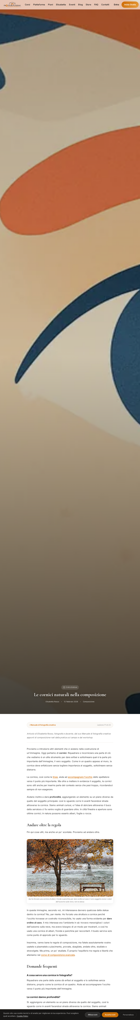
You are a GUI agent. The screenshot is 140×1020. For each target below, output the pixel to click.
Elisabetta (61, 4)
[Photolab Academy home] (12, 4)
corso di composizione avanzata (58, 955)
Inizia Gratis (130, 4)
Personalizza (128, 1015)
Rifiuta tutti (92, 1015)
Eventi (72, 4)
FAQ (96, 4)
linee (55, 777)
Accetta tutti (110, 1015)
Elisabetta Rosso (52, 702)
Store (88, 4)
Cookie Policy (22, 1016)
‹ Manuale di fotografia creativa (42, 725)
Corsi (27, 4)
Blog (80, 4)
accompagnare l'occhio (80, 777)
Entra (116, 4)
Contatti (105, 4)
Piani (50, 4)
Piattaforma (39, 4)
